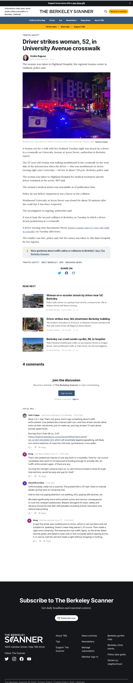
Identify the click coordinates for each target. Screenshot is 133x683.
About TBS (99, 20)
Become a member (119, 11)
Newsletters (71, 20)
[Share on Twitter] (59, 273)
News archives (89, 635)
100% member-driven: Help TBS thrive (25, 647)
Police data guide (117, 654)
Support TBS (79, 27)
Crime (52, 20)
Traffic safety (31, 35)
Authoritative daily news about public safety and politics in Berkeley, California (17, 11)
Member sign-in (90, 657)
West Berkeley (49, 262)
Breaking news (73, 262)
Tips (58, 641)
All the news (51, 27)
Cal (60, 20)
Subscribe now (68, 618)
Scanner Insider (101, 142)
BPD (61, 262)
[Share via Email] (73, 273)
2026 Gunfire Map (37, 20)
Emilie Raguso (38, 56)
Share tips (65, 27)
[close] (130, 3)
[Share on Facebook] (66, 273)
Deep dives (85, 20)
